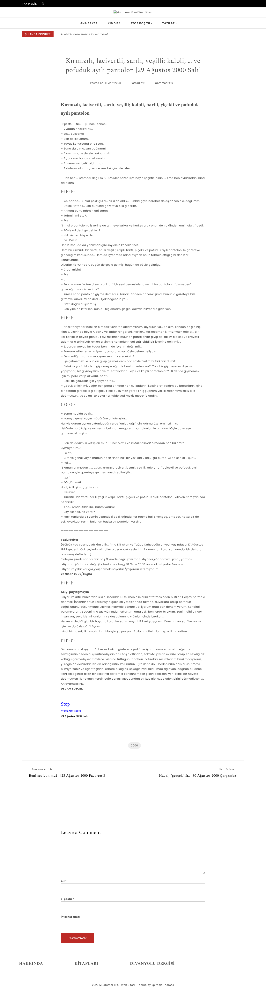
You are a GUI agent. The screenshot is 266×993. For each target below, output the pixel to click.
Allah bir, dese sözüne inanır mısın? (84, 34)
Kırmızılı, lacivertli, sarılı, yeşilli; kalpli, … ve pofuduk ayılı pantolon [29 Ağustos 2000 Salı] (133, 65)
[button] (239, 34)
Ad (64, 881)
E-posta (67, 899)
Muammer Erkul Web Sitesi (117, 985)
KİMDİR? (114, 23)
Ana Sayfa (89, 23)
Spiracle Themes (162, 985)
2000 (134, 745)
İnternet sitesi (70, 917)
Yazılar (168, 23)
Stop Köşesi (140, 23)
